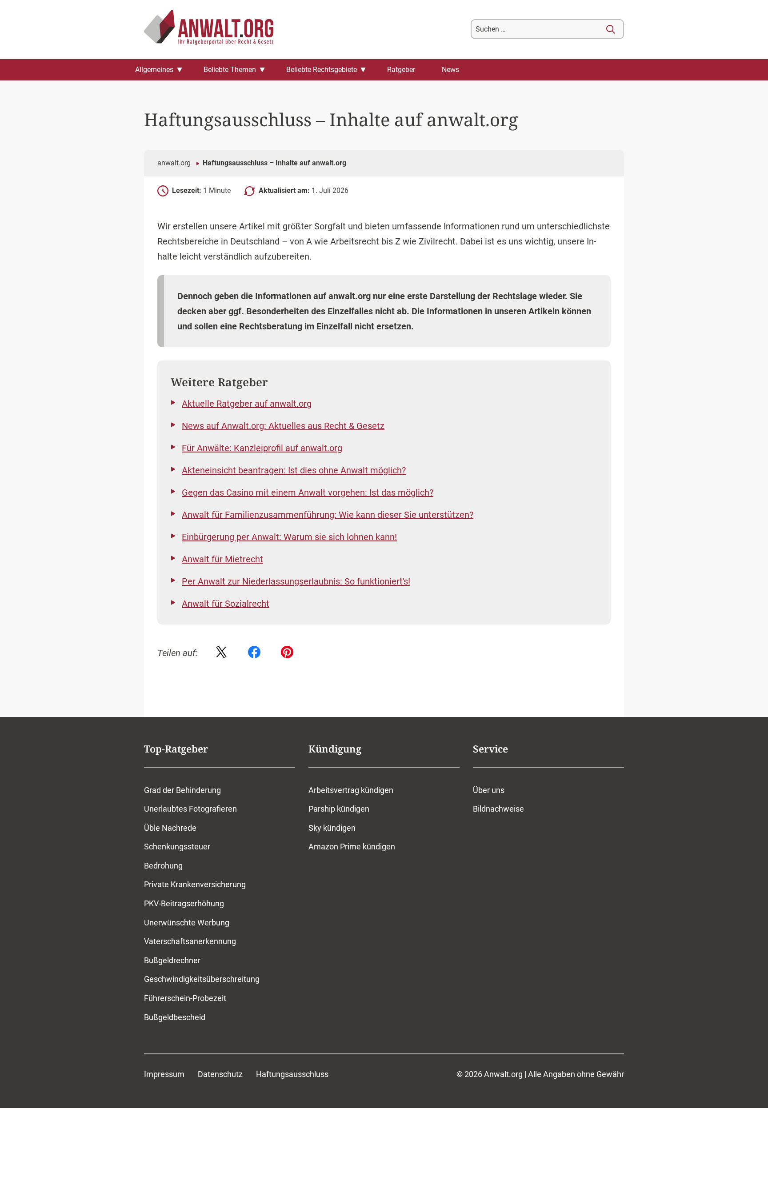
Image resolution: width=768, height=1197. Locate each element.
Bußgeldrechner (172, 960)
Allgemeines (154, 69)
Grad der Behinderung (182, 790)
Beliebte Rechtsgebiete (321, 69)
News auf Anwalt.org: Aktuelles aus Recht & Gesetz (283, 425)
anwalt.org (174, 163)
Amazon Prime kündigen (351, 846)
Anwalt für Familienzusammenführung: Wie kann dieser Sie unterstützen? (327, 514)
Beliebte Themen (230, 69)
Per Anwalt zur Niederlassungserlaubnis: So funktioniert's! (296, 581)
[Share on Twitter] (221, 653)
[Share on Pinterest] (287, 653)
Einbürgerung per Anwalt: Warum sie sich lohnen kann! (289, 537)
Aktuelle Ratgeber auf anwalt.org (247, 403)
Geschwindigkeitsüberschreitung (202, 979)
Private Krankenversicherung (195, 884)
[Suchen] (611, 29)
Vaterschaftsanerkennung (190, 941)
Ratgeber (401, 69)
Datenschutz (220, 1074)
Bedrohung (163, 865)
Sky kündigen (332, 828)
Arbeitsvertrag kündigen (350, 790)
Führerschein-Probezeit (185, 998)
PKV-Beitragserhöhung (184, 903)
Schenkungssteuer (177, 846)
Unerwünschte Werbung (186, 922)
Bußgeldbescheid (174, 1017)
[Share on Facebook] (254, 653)
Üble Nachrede (170, 828)
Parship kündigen (338, 808)
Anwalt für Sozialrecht (225, 603)
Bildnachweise (498, 808)
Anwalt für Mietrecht (222, 559)
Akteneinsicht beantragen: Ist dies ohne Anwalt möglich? (294, 470)
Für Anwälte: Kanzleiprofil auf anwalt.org (262, 448)
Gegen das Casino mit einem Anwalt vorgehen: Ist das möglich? (307, 492)
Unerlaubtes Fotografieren (190, 808)
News (450, 69)
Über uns (488, 790)
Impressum (164, 1074)
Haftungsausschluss (292, 1074)
